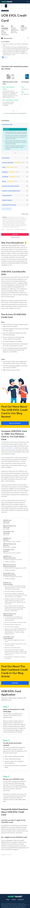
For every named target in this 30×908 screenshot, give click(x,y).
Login (4, 113)
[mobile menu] (27, 1)
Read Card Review (15, 423)
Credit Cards (9, 229)
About (8, 899)
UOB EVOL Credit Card (20, 229)
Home (2, 229)
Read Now (15, 683)
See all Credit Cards (6, 208)
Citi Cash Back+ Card (9, 448)
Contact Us (21, 899)
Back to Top (25, 214)
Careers (13, 899)
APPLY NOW (15, 234)
